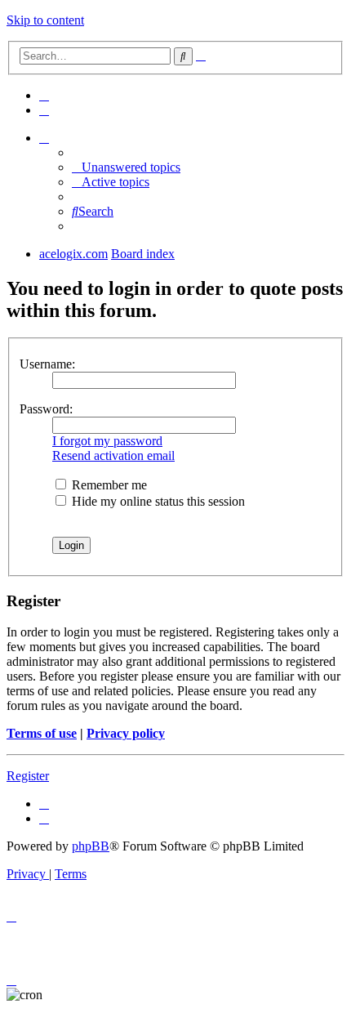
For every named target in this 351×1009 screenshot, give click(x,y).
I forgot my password (107, 441)
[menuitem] (44, 95)
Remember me (108, 485)
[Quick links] (44, 138)
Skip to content (45, 20)
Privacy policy (126, 733)
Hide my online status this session (157, 501)
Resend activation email (113, 455)
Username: (47, 364)
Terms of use (42, 733)
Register (28, 776)
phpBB (90, 846)
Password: (46, 409)
